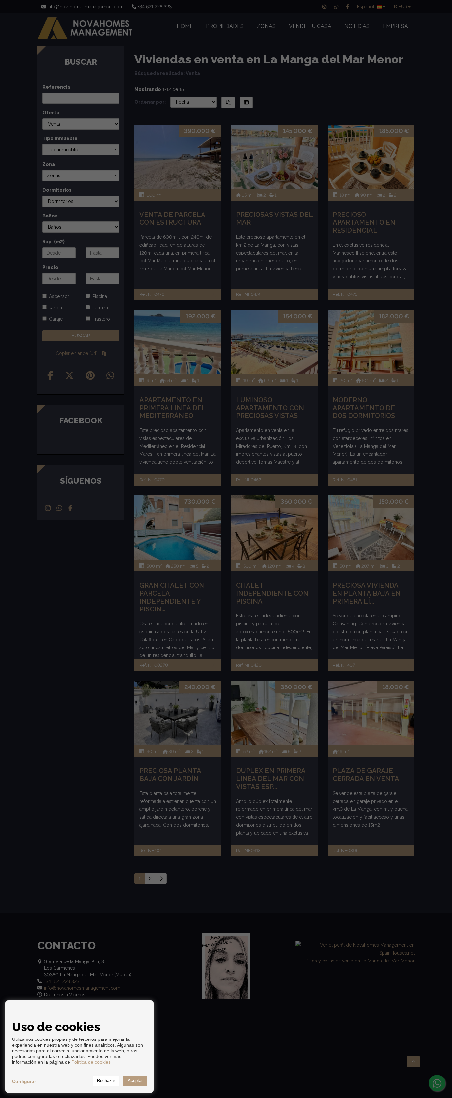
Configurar (24, 1081)
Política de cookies (91, 1062)
